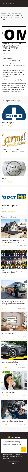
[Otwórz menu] (24, 3)
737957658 (5, 56)
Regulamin (14, 463)
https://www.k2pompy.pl (9, 63)
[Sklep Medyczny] (14, 112)
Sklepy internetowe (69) (8, 454)
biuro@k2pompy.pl (7, 58)
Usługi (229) (5, 456)
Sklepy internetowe (11, 53)
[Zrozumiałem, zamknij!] (23, 449)
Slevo (4, 179)
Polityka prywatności (14, 461)
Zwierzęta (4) (6, 458)
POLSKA (3, 3)
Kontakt (14, 465)
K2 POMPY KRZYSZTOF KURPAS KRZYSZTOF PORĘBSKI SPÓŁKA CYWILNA (13, 17)
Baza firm (14, 13)
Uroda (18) (12, 456)
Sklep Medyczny (8, 123)
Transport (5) (18, 454)
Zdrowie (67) (19, 456)
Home (8, 13)
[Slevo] (14, 168)
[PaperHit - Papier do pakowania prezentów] (14, 195)
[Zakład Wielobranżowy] (14, 139)
